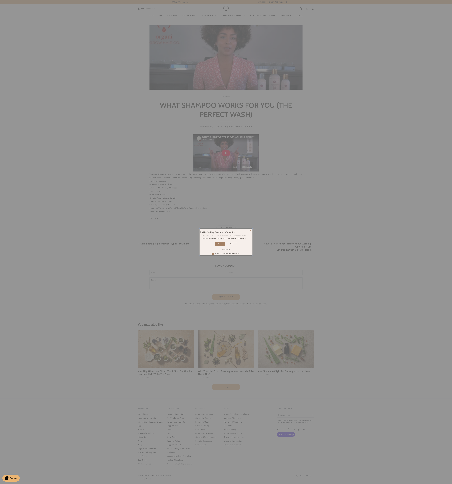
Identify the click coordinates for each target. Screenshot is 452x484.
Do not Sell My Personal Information (227, 253)
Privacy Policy (242, 238)
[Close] (251, 230)
